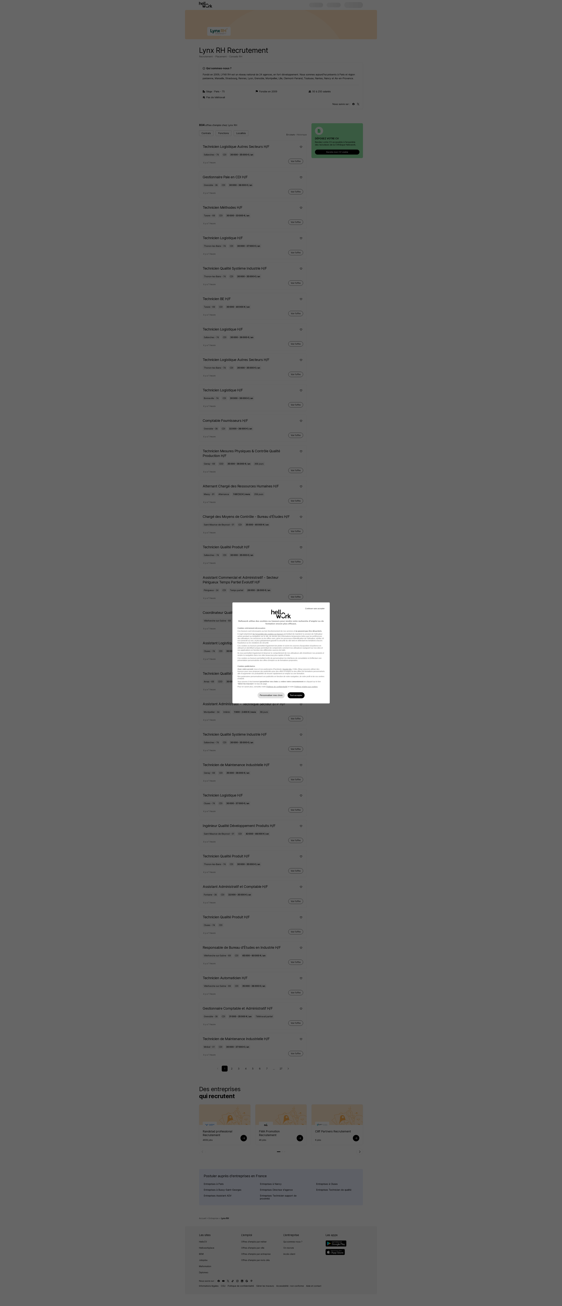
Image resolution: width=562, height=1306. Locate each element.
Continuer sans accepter (315, 609)
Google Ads (287, 669)
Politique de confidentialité (276, 687)
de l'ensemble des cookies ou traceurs (268, 634)
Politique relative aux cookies (306, 687)
